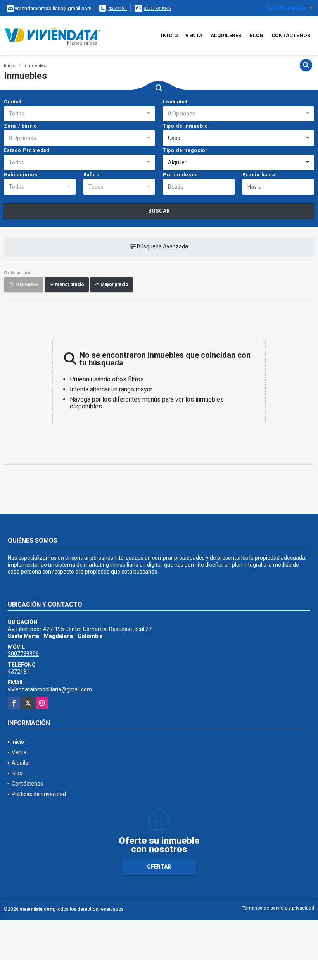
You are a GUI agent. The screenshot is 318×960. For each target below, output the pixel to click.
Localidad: (176, 102)
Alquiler (21, 763)
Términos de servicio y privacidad (278, 908)
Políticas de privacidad (39, 794)
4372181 (117, 8)
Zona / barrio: (21, 126)
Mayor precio (113, 285)
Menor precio (69, 285)
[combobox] (79, 114)
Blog (256, 35)
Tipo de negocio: (185, 150)
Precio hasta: (259, 175)
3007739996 (157, 8)
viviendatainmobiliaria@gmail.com (50, 689)
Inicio (169, 35)
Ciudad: (13, 102)
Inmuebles (35, 65)
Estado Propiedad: (27, 150)
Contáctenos (291, 35)
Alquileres (226, 35)
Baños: (92, 175)
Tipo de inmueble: (186, 126)
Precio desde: (181, 175)
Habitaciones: (21, 175)
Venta (194, 35)
